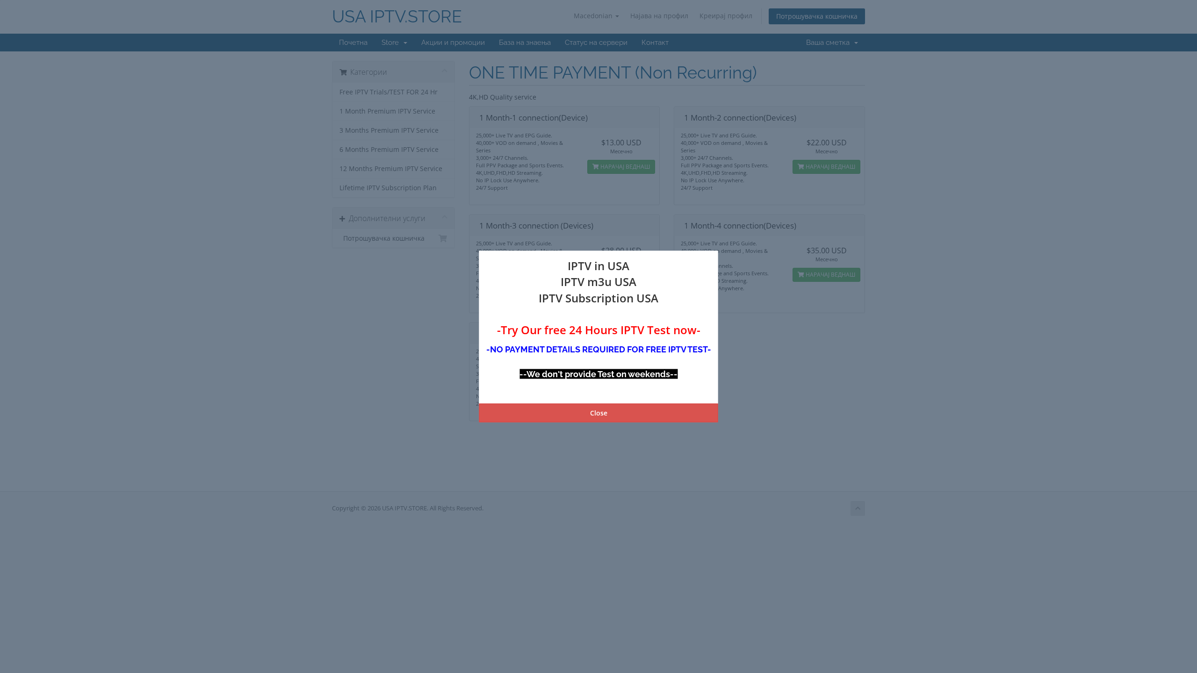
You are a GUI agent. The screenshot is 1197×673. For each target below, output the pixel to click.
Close (598, 412)
